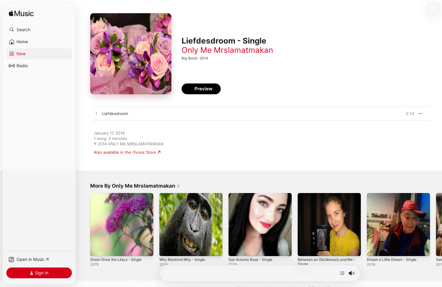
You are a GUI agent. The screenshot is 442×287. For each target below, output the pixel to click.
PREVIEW (407, 113)
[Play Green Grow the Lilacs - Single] (97, 248)
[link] (135, 186)
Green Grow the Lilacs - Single (119, 195)
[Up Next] (342, 273)
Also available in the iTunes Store (125, 152)
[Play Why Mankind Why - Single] (166, 248)
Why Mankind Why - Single (184, 195)
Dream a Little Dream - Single (394, 195)
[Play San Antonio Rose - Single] (236, 248)
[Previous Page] (84, 224)
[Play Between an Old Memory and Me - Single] (305, 248)
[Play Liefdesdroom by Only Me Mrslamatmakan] (96, 113)
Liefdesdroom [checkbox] (115, 113)
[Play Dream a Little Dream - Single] (374, 248)
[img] (21, 13)
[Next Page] (436, 224)
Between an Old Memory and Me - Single (329, 198)
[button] (39, 30)
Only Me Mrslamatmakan (227, 50)
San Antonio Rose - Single (253, 195)
